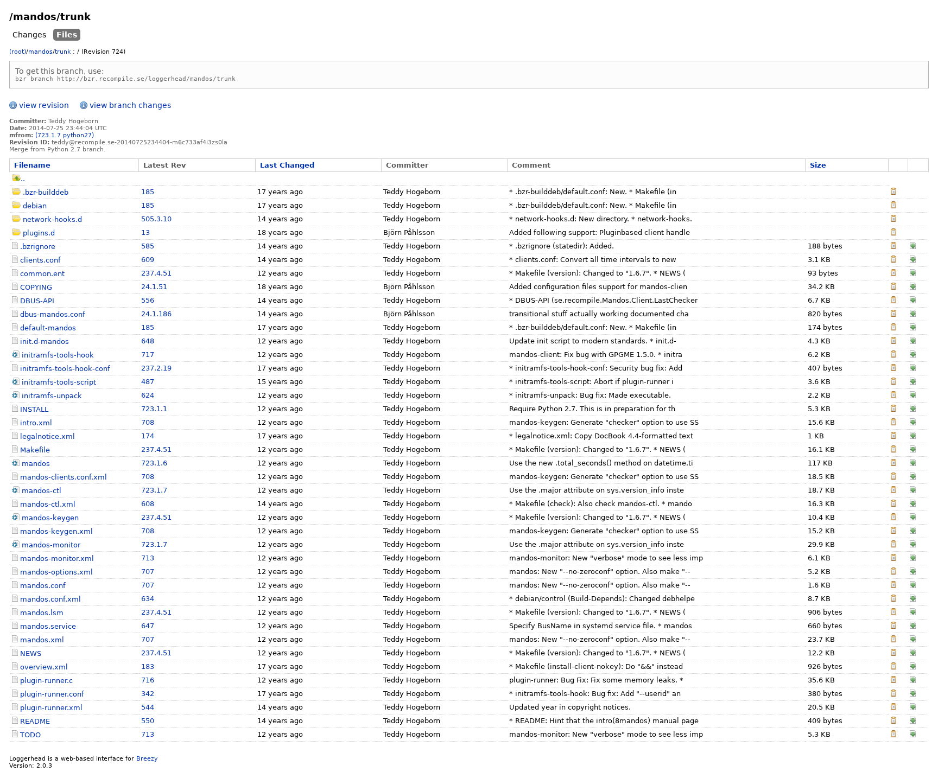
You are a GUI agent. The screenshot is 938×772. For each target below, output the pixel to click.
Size (818, 165)
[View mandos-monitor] (893, 545)
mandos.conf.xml (50, 599)
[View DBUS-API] (893, 301)
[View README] (893, 721)
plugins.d (39, 233)
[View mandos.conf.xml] (893, 599)
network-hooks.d (52, 219)
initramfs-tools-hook (58, 355)
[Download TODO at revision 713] (913, 735)
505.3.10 (156, 219)
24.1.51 (154, 287)
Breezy (147, 758)
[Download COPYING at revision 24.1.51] (913, 287)
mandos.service (48, 626)
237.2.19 (156, 368)
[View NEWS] (893, 653)
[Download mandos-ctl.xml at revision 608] (913, 504)
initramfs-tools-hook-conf (65, 369)
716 (147, 680)
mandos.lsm (42, 613)
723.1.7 (154, 490)
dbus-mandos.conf (52, 314)
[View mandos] (893, 464)
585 (147, 246)
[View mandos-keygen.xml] (893, 531)
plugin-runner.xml (51, 708)
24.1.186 (156, 314)
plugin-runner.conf (52, 694)
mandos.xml (42, 640)
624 (147, 395)
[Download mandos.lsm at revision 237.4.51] (913, 613)
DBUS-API (37, 301)
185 (147, 192)
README (35, 721)
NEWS (30, 653)
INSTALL (34, 409)
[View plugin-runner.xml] (893, 708)
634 (147, 599)
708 (147, 422)
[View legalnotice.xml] (893, 436)
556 (147, 300)
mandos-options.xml (56, 572)
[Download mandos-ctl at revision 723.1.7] (913, 491)
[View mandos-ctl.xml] (893, 504)
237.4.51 (156, 273)
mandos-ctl (41, 491)
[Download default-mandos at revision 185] (913, 328)
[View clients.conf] (893, 260)
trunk (63, 51)
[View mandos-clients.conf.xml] (893, 477)
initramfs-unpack (52, 396)
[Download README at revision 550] (913, 721)
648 (147, 341)
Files (66, 34)
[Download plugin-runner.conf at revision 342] (913, 694)
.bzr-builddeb (45, 192)
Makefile (35, 450)
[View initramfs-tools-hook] (893, 355)
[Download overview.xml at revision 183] (913, 667)
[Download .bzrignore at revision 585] (913, 247)
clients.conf (40, 260)
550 (147, 721)
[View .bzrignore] (893, 247)
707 (147, 571)
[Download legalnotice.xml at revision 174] (913, 436)
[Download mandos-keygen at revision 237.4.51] (913, 518)
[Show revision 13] (893, 233)
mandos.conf (43, 586)
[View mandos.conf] (893, 586)
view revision (44, 105)
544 (147, 707)
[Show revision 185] (893, 192)
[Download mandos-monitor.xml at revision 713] (913, 558)
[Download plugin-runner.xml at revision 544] (913, 708)
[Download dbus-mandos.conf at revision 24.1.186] (913, 314)
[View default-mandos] (893, 328)
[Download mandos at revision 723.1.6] (913, 464)
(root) (17, 51)
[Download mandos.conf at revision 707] (913, 586)
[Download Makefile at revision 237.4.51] (913, 450)
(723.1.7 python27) (64, 135)
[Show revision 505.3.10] (893, 219)
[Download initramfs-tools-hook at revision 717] (913, 355)
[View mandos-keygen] (893, 518)
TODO (30, 735)
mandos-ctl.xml (47, 504)
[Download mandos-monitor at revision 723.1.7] (913, 545)
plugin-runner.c (46, 681)
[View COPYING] (893, 287)
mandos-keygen (50, 518)
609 (147, 260)
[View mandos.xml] (893, 640)
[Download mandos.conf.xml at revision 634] (913, 599)
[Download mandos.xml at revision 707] (913, 640)
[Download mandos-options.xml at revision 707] (913, 572)
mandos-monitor (51, 545)
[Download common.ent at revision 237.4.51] (913, 274)
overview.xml (44, 667)
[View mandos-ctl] (893, 491)
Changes (29, 34)
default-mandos (48, 328)
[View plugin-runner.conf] (893, 694)
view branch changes (130, 105)
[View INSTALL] (893, 409)
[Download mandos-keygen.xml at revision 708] (913, 531)
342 (147, 694)
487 (147, 382)
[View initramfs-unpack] (893, 396)
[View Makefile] (893, 450)
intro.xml (36, 423)
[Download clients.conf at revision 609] (913, 260)
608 (147, 504)
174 (147, 436)
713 (147, 558)
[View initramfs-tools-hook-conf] (893, 369)
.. (23, 179)
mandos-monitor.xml (57, 558)
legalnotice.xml (47, 436)
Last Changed (287, 165)
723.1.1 (154, 409)
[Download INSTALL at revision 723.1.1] (913, 409)
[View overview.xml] (893, 667)
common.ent (42, 274)
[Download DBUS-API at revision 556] (913, 301)
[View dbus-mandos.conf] (893, 314)
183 (147, 666)
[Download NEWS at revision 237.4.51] (913, 653)
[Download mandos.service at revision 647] (913, 626)
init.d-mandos (44, 341)
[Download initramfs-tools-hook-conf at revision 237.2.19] (913, 369)
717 (147, 354)
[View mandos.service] (893, 626)
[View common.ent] (893, 274)
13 (145, 232)
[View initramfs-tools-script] (893, 382)
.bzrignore (37, 247)
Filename (32, 165)
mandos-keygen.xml (56, 531)
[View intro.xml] (893, 423)
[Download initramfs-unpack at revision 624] (913, 396)
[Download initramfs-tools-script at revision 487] (913, 382)
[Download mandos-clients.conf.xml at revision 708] (913, 477)
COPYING (36, 287)
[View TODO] (893, 735)
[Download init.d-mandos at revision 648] (913, 341)
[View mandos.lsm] (893, 613)
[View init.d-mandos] (893, 341)
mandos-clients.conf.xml (63, 477)
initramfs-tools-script (59, 382)
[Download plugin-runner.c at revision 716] (913, 681)
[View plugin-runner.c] (893, 681)
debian (35, 206)
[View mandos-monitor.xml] (893, 558)
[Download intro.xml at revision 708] (913, 423)
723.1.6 (154, 463)
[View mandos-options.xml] (893, 572)
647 (147, 626)
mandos (40, 51)
